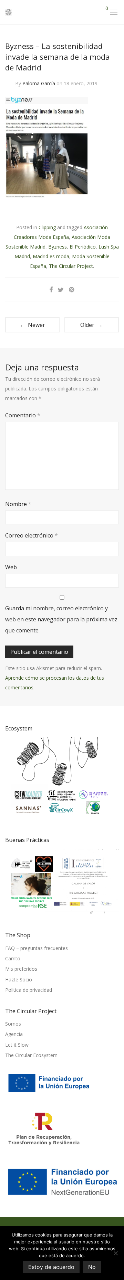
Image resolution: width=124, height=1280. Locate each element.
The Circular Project (71, 266)
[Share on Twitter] (61, 290)
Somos (13, 1023)
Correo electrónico (31, 535)
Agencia (14, 1034)
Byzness (57, 246)
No (92, 1266)
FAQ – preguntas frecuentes (36, 948)
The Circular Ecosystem (31, 1055)
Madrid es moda (51, 256)
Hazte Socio (18, 979)
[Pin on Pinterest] (72, 290)
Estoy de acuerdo (51, 1266)
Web (11, 567)
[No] (115, 1253)
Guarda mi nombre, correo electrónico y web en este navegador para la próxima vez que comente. (61, 619)
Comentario (22, 415)
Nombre (18, 504)
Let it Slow (17, 1044)
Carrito (12, 958)
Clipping (47, 227)
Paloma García (38, 83)
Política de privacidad (28, 990)
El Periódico (83, 246)
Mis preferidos (21, 969)
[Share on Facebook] (51, 290)
